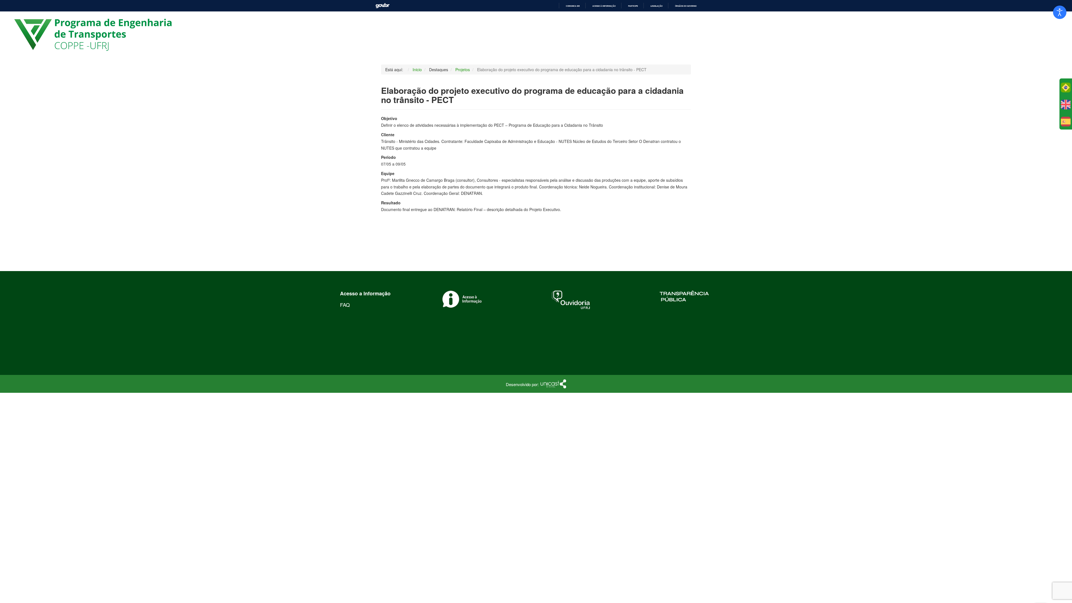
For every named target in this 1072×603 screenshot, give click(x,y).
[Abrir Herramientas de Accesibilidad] (1059, 12)
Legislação (656, 6)
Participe (633, 6)
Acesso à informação (604, 6)
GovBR (382, 5)
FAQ (345, 304)
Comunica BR (573, 6)
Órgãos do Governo (686, 6)
